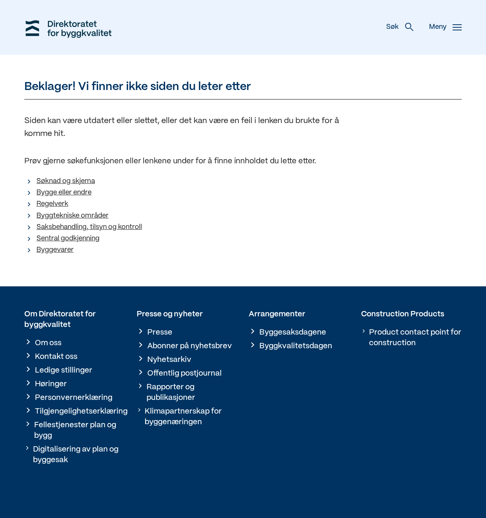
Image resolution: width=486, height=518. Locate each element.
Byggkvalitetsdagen (295, 346)
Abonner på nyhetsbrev (189, 346)
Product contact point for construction (415, 338)
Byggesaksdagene (292, 332)
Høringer (51, 384)
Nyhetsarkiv (169, 359)
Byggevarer (55, 250)
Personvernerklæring (73, 397)
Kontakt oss (56, 356)
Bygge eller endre (64, 193)
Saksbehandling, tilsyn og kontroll (89, 227)
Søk (392, 27)
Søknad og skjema (65, 181)
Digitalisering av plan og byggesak (75, 455)
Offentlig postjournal (184, 373)
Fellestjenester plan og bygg (75, 430)
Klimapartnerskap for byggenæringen (183, 417)
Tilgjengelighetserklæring (81, 411)
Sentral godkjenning (67, 238)
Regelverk (52, 204)
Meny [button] (438, 27)
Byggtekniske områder (72, 216)
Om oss (48, 343)
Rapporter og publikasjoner (171, 392)
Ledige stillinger (63, 370)
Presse (159, 332)
